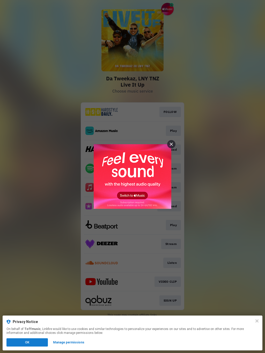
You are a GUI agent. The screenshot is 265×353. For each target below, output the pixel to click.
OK (27, 342)
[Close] (257, 321)
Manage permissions (68, 342)
